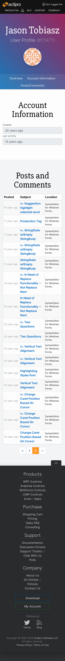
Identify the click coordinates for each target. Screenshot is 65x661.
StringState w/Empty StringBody (30, 234)
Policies (32, 584)
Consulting (32, 527)
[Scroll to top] (56, 463)
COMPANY (54, 10)
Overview (16, 78)
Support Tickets (31, 551)
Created (7, 125)
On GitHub (31, 579)
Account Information (41, 78)
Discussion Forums (32, 547)
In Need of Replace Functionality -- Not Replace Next (30, 283)
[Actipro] (12, 4)
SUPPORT (40, 10)
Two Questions (30, 336)
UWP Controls (32, 494)
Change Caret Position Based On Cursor (30, 437)
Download (33, 598)
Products (32, 474)
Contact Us (32, 588)
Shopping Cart (33, 514)
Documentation (32, 542)
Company (32, 568)
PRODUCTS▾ (12, 10)
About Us (32, 575)
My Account (32, 606)
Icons (27, 498)
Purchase (32, 506)
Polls (32, 560)
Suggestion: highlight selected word (30, 208)
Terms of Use (41, 645)
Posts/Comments (32, 85)
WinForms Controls (33, 490)
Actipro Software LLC (46, 638)
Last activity (9, 136)
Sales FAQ (32, 523)
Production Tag (31, 221)
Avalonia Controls (32, 486)
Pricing (32, 518)
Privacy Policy (24, 645)
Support (32, 535)
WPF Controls (32, 481)
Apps (37, 498)
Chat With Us (32, 555)
